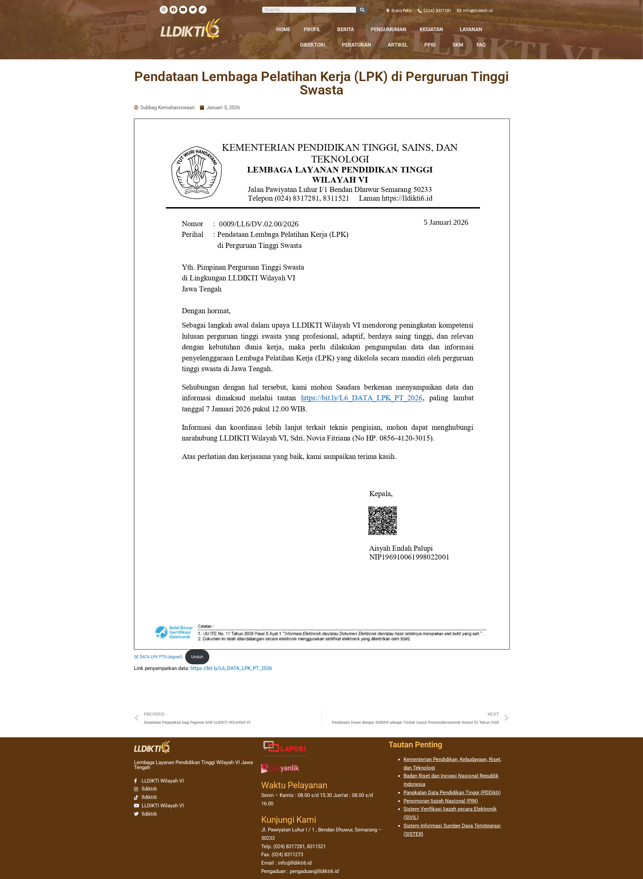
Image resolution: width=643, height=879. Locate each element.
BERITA (345, 29)
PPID (430, 45)
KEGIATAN (431, 29)
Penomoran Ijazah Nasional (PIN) (441, 801)
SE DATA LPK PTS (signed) (158, 657)
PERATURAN (356, 45)
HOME (283, 29)
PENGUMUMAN (388, 29)
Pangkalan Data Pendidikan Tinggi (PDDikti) (452, 793)
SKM (457, 45)
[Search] (362, 10)
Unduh (197, 657)
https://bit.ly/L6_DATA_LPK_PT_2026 (231, 668)
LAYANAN (471, 29)
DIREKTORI (312, 45)
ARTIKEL (398, 45)
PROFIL (312, 29)
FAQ (481, 45)
